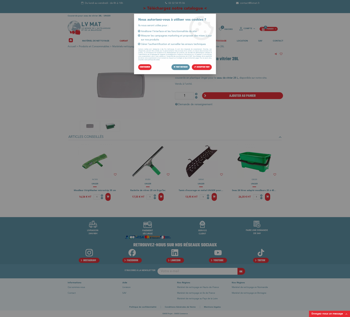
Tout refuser (181, 67)
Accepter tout (203, 67)
